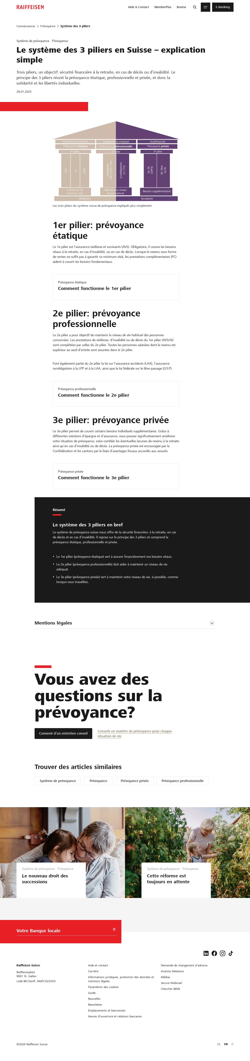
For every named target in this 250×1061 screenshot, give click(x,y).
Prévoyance (98, 781)
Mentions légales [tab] (53, 623)
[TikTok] (231, 953)
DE (219, 1044)
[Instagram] (222, 953)
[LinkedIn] (206, 953)
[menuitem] (138, 7)
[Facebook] (214, 953)
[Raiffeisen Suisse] (30, 7)
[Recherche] (194, 7)
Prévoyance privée (135, 781)
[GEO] (114, 930)
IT (232, 1044)
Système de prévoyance (58, 781)
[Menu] (205, 7)
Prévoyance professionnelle (183, 781)
